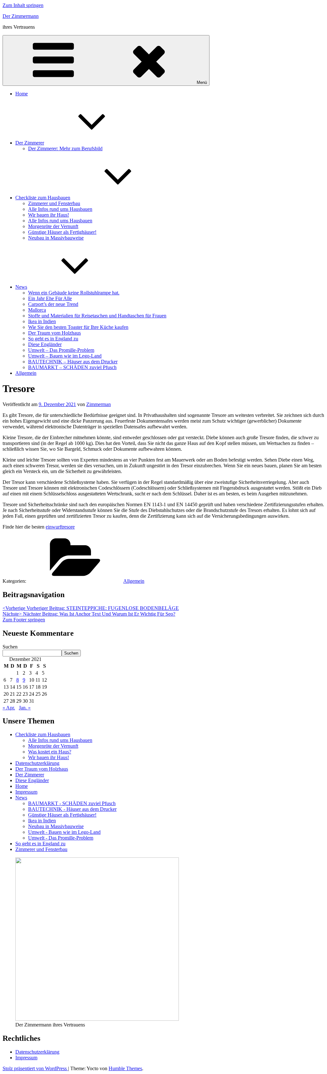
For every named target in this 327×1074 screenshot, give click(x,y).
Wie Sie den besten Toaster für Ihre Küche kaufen (78, 327)
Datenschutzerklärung (37, 763)
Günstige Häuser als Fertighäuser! (62, 232)
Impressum (26, 792)
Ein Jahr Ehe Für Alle (50, 298)
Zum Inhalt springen (23, 5)
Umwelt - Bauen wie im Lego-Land (64, 832)
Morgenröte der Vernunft (53, 226)
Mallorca (37, 310)
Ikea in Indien (42, 321)
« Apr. (9, 707)
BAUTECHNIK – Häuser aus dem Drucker (73, 361)
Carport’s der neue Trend (53, 304)
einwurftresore (60, 527)
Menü (202, 82)
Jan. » (25, 707)
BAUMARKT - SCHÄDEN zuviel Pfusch (72, 803)
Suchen (10, 646)
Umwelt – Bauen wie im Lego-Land (65, 356)
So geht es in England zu (53, 338)
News (21, 287)
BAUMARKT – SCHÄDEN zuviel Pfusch (72, 367)
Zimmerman (98, 404)
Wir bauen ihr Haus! (48, 215)
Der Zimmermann (21, 16)
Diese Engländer (45, 344)
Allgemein (25, 373)
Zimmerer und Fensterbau (54, 203)
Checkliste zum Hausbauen (42, 197)
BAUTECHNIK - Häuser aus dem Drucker (72, 809)
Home (21, 93)
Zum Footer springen (24, 619)
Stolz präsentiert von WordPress (35, 1068)
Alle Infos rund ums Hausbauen (60, 209)
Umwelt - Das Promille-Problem (60, 838)
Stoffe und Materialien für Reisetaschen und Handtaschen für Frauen (97, 315)
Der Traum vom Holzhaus (54, 333)
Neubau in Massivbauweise (56, 238)
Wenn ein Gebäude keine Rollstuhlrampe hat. (73, 292)
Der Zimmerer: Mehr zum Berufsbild (65, 148)
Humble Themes (125, 1068)
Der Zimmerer (29, 142)
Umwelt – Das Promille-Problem (61, 350)
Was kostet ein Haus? (49, 751)
